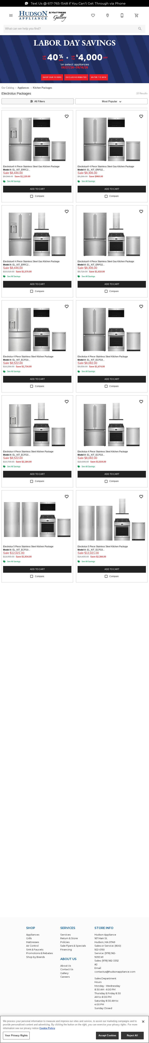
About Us (65, 965)
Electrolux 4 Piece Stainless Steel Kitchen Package (28, 356)
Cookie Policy (47, 1028)
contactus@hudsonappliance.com (114, 971)
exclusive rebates (76, 77)
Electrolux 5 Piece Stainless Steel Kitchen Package (28, 546)
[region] (74, 1029)
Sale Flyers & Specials (73, 945)
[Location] (107, 15)
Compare (39, 196)
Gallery (64, 973)
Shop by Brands (35, 957)
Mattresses (32, 942)
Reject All (132, 1035)
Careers (65, 976)
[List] (93, 15)
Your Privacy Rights (16, 1035)
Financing (66, 949)
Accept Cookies (107, 1035)
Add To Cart (37, 189)
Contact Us (66, 969)
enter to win (98, 77)
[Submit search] (140, 28)
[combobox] (111, 101)
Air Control (32, 945)
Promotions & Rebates (39, 953)
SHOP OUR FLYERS (52, 77)
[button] (11, 15)
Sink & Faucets (34, 949)
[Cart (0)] (136, 15)
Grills (29, 938)
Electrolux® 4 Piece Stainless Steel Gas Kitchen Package (31, 166)
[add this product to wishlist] (66, 116)
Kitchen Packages (42, 87)
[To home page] (42, 16)
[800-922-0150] (122, 15)
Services (65, 934)
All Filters (39, 101)
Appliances (23, 87)
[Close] (143, 1022)
